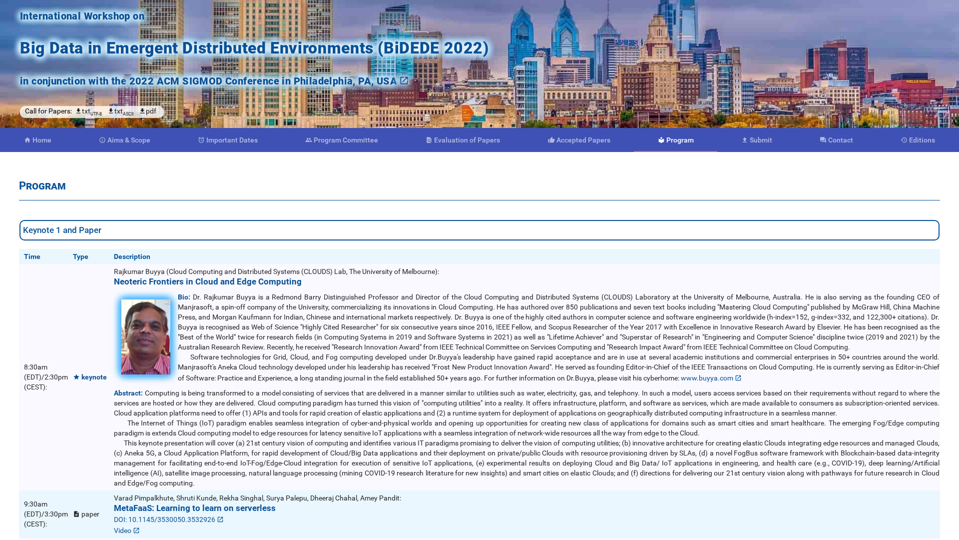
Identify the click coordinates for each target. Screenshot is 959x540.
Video (122, 530)
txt (92, 111)
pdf (151, 110)
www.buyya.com (707, 378)
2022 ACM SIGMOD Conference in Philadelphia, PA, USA (263, 81)
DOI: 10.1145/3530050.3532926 (164, 520)
